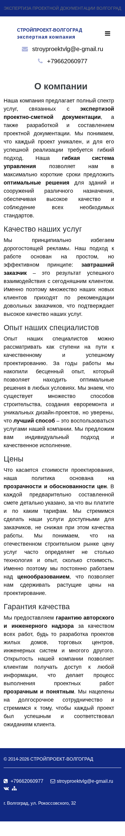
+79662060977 (67, 61)
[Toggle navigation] (107, 33)
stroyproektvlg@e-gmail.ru (67, 49)
